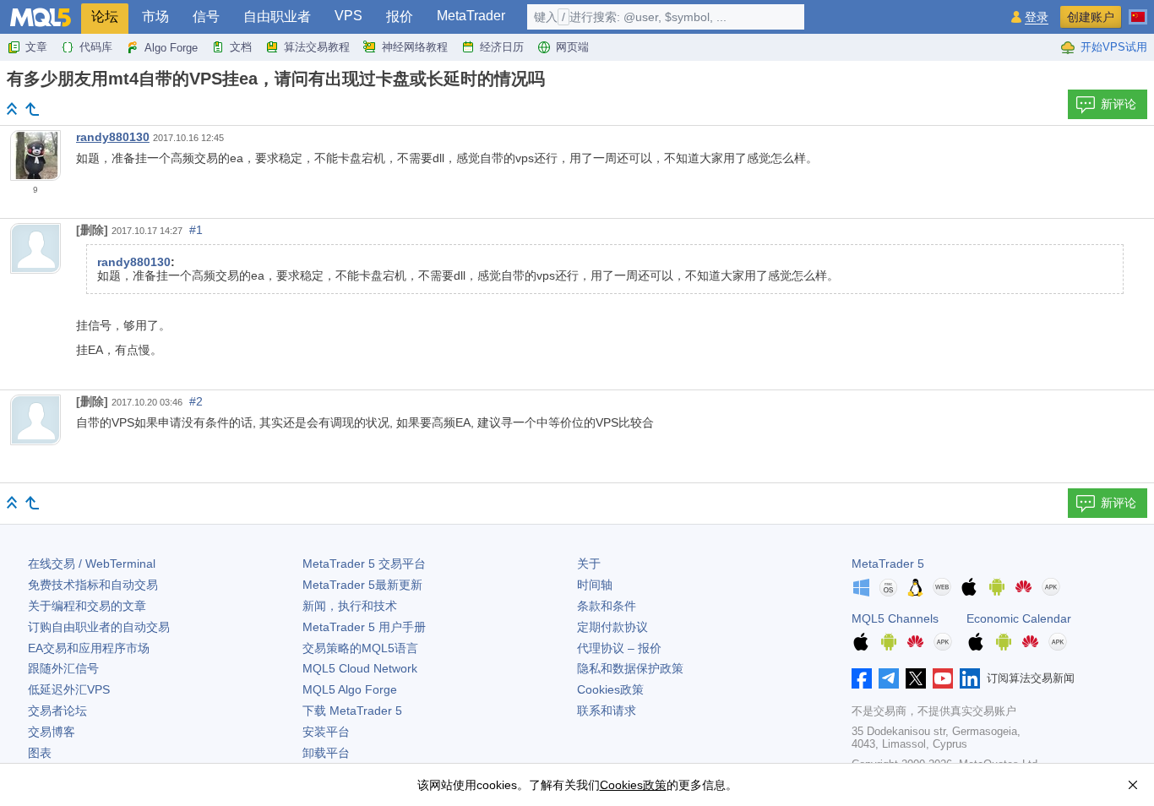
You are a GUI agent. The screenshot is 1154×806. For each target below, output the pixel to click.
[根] (12, 108)
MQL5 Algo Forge (349, 689)
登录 (1036, 17)
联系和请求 (606, 710)
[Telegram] (889, 678)
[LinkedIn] (970, 678)
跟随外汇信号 (63, 668)
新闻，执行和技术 (349, 606)
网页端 (572, 47)
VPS (348, 15)
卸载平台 (326, 753)
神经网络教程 (415, 47)
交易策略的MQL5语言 (360, 648)
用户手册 (364, 627)
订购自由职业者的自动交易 (99, 627)
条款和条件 (606, 606)
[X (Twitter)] (916, 678)
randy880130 (113, 137)
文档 (241, 47)
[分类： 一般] (32, 109)
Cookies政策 (610, 689)
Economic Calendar (1018, 618)
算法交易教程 (317, 47)
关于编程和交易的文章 (87, 606)
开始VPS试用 (1114, 47)
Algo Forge (171, 47)
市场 (155, 16)
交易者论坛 (57, 710)
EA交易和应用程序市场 (89, 648)
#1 (196, 230)
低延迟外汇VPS (69, 689)
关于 (589, 563)
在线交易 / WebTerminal (91, 563)
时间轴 (594, 584)
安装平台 (326, 731)
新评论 (1118, 104)
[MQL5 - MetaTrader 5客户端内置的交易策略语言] (40, 17)
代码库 (95, 47)
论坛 (104, 16)
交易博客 (51, 731)
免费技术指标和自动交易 (93, 584)
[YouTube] (943, 678)
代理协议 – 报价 (619, 648)
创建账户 (1090, 17)
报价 (399, 16)
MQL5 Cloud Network (359, 668)
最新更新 (362, 584)
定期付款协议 (612, 627)
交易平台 (364, 563)
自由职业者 (277, 16)
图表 (40, 753)
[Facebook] (862, 678)
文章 (36, 47)
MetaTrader (471, 15)
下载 (352, 710)
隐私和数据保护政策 (630, 668)
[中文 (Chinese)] (1138, 10)
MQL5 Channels (895, 618)
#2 (196, 401)
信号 (206, 16)
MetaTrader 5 (888, 563)
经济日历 (502, 47)
